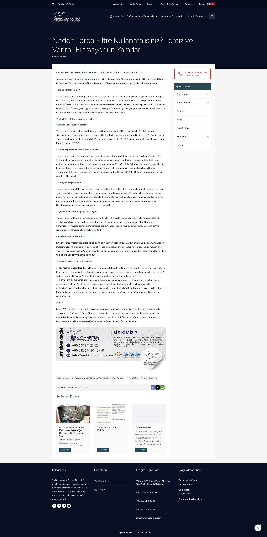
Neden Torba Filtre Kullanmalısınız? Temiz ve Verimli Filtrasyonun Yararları (90, 378)
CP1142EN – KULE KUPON (107, 429)
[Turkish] (213, 4)
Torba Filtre (132, 378)
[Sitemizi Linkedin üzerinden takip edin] (64, 506)
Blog (65, 56)
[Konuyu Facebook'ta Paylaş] (153, 387)
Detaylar (65, 450)
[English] (209, 4)
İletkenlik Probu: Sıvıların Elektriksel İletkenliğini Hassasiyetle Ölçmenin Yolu (71, 431)
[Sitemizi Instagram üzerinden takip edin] (59, 506)
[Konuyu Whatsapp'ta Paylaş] (162, 387)
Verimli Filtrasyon (149, 378)
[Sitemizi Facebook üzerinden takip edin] (54, 506)
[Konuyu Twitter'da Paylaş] (157, 387)
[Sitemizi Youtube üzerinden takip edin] (69, 506)
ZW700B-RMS (143, 427)
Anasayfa (56, 56)
